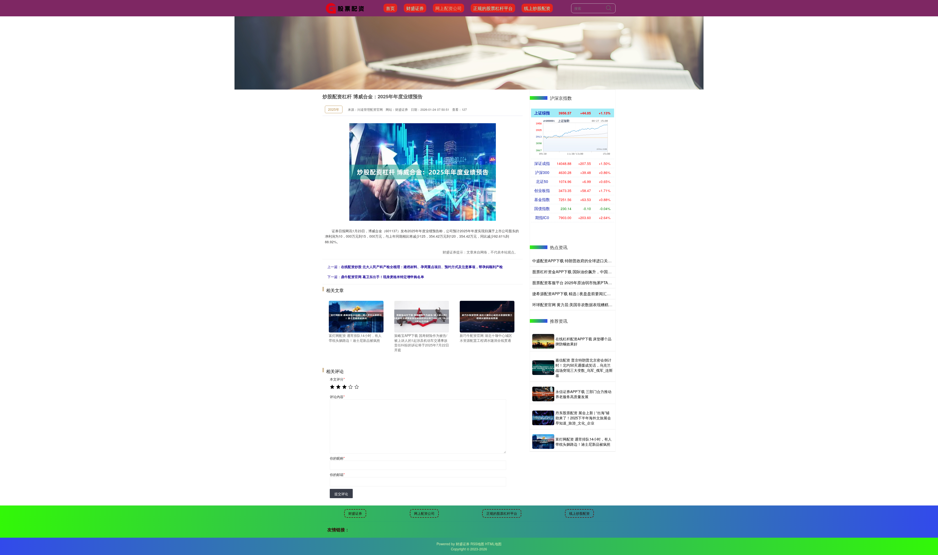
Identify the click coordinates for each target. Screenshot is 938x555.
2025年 (333, 109)
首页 (390, 8)
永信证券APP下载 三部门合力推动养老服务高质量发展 (583, 394)
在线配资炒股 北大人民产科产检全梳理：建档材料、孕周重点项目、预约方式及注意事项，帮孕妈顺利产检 (422, 266)
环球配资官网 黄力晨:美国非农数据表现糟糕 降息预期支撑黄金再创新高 (594, 304)
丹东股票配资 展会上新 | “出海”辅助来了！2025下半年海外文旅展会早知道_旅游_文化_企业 (583, 417)
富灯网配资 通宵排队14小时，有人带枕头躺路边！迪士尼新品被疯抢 (583, 441)
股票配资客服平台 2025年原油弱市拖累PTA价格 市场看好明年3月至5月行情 (598, 282)
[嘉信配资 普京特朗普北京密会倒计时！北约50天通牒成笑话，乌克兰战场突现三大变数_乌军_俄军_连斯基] (543, 367)
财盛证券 (415, 8)
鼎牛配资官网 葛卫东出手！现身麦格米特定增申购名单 (382, 276)
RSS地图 (477, 543)
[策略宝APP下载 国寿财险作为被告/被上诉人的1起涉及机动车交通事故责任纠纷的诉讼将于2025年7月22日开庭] (421, 316)
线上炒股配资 (537, 8)
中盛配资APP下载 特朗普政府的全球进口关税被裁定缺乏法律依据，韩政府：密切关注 (607, 260)
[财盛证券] (346, 7)
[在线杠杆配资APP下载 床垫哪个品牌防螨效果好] (543, 341)
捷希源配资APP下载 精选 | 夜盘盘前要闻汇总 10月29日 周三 (584, 293)
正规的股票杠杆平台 (493, 8)
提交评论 (341, 493)
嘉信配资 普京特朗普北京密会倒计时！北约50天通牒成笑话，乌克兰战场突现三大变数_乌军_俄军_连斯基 (584, 367)
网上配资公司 (448, 8)
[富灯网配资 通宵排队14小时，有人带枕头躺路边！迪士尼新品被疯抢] (356, 316)
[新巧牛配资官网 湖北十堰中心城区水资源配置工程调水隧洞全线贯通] (487, 316)
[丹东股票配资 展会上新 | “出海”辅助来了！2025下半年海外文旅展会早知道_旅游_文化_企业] (543, 418)
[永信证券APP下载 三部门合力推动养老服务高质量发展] (543, 394)
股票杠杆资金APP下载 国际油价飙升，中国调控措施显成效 (583, 271)
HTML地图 (493, 543)
